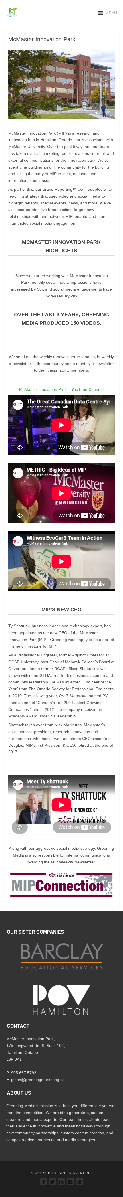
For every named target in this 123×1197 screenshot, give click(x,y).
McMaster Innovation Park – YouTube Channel (61, 389)
